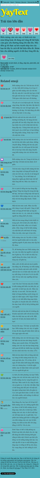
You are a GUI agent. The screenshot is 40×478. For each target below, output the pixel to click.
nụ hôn (6, 237)
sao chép (11, 58)
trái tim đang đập (6, 192)
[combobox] (20, 5)
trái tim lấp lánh (6, 106)
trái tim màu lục (6, 378)
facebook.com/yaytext (23, 460)
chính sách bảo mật (26, 466)
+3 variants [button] (3, 240)
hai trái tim (7, 139)
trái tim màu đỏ (6, 287)
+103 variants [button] (4, 408)
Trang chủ (6, 2)
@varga (17, 468)
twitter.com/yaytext (8, 460)
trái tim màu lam (6, 209)
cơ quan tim (8, 117)
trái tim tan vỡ (5, 89)
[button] (1, 2)
